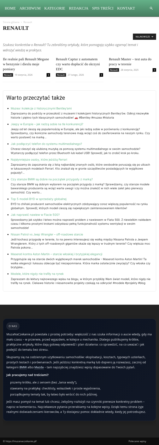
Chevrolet (85, 36)
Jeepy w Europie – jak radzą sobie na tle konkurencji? (47, 124)
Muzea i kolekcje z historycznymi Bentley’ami (41, 108)
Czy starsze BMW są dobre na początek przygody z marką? (52, 179)
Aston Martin (11, 36)
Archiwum (30, 8)
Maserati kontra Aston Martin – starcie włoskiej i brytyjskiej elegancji (56, 254)
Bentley (27, 36)
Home (10, 8)
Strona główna (11, 22)
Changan (71, 36)
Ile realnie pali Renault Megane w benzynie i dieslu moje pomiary (26, 64)
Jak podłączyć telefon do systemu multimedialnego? (46, 144)
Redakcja (78, 8)
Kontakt (126, 8)
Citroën (99, 36)
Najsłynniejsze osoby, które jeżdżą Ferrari (39, 159)
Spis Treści (102, 8)
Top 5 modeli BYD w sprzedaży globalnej (38, 199)
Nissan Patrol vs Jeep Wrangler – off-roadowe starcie (47, 234)
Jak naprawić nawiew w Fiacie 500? (35, 214)
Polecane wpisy (137, 441)
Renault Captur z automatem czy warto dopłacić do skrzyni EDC (78, 64)
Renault (8, 74)
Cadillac (58, 36)
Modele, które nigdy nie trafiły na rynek (37, 273)
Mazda (39, 367)
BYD (47, 36)
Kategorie (54, 8)
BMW (38, 36)
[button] (151, 8)
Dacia (110, 36)
